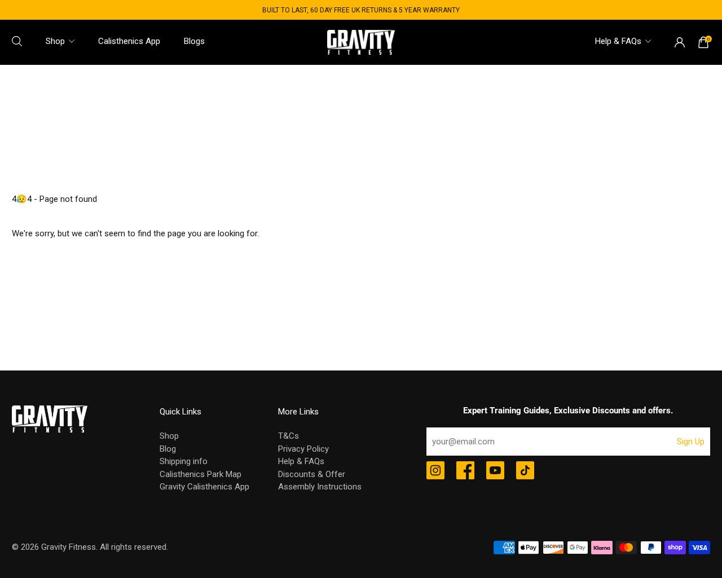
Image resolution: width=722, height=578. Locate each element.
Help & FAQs (618, 41)
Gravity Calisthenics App (204, 487)
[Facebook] (465, 471)
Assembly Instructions (320, 487)
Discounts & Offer (311, 474)
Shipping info (184, 461)
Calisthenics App (129, 41)
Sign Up (691, 441)
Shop (55, 41)
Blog (168, 449)
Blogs (194, 41)
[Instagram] (435, 471)
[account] (680, 42)
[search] (17, 41)
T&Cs (288, 436)
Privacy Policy (303, 449)
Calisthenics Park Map (200, 474)
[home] (361, 42)
